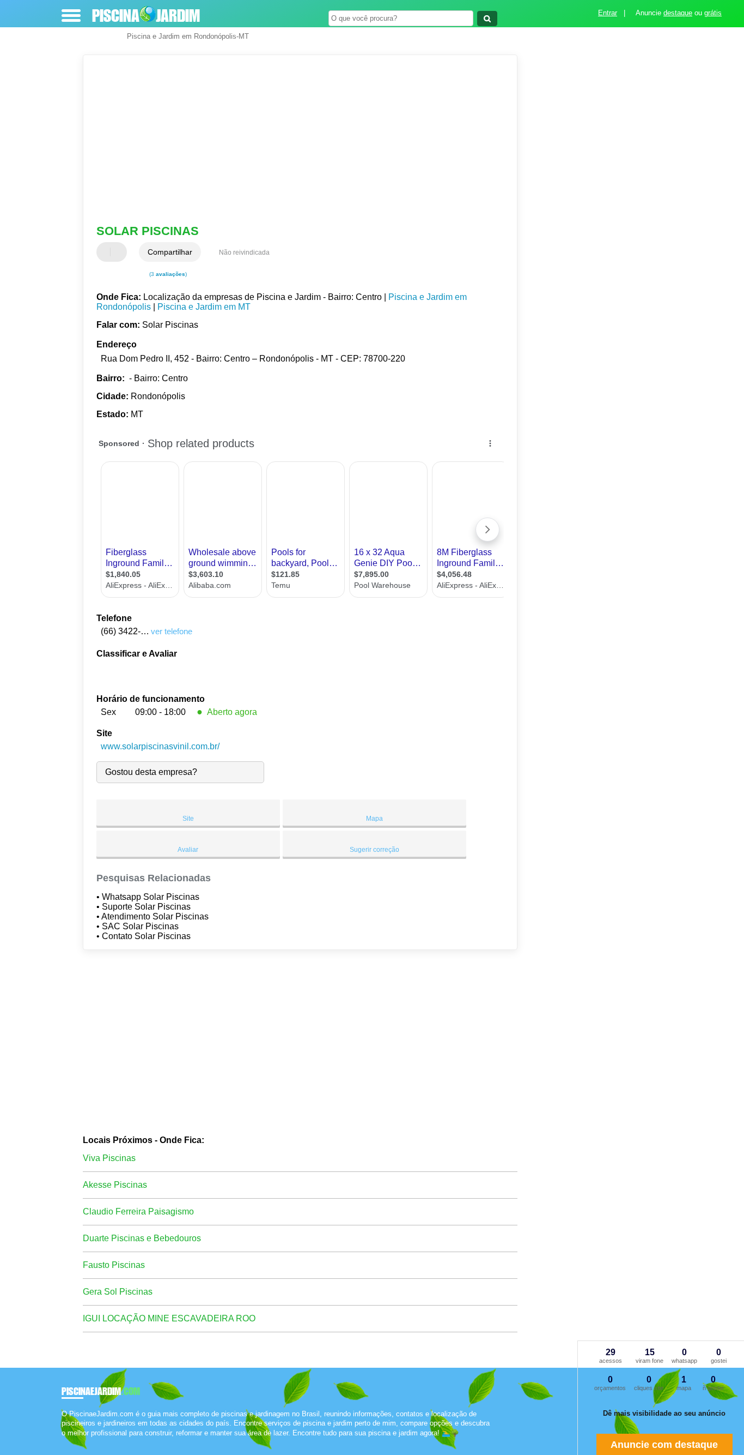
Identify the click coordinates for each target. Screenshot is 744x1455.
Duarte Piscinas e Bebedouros (142, 1238)
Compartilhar (170, 252)
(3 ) (167, 274)
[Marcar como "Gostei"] (106, 252)
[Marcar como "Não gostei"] (119, 252)
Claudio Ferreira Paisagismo (138, 1211)
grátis (713, 13)
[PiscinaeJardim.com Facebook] (64, 1442)
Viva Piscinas (109, 1158)
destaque (677, 13)
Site (188, 818)
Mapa (374, 818)
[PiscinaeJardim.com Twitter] (68, 1442)
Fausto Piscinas (114, 1265)
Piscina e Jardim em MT (204, 306)
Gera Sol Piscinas (118, 1291)
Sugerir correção (374, 849)
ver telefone (171, 631)
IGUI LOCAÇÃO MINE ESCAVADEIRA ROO (169, 1318)
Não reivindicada (244, 252)
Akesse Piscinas (115, 1184)
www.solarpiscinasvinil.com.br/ (160, 746)
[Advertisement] (292, 139)
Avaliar (188, 849)
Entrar (607, 13)
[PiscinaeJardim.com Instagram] (73, 1442)
